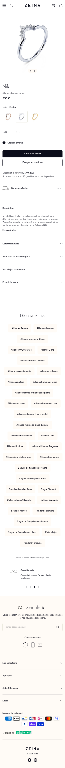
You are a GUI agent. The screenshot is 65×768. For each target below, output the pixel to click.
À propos (7, 675)
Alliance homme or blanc (32, 339)
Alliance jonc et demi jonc (18, 457)
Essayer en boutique (32, 162)
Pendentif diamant (45, 510)
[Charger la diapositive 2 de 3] (59, 188)
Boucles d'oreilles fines (20, 489)
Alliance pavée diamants (19, 371)
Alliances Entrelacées (21, 435)
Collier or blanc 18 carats (19, 500)
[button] (4, 5)
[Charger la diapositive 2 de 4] (30, 587)
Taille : (5, 131)
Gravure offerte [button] (15, 142)
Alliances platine (16, 382)
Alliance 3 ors (47, 435)
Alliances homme (45, 328)
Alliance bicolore (15, 446)
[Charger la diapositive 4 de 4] (38, 587)
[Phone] (32, 646)
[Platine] (22, 117)
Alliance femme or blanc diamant (32, 424)
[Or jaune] (35, 117)
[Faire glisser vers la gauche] (30, 71)
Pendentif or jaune (33, 543)
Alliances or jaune (16, 403)
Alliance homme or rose (45, 403)
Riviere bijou (51, 532)
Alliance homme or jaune (45, 382)
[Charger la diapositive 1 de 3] (57, 188)
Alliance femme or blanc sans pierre (32, 392)
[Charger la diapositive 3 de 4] (34, 587)
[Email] (40, 646)
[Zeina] (32, 6)
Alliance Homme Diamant (32, 360)
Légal (5, 700)
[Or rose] (8, 117)
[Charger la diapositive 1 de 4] (26, 587)
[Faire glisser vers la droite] (34, 71)
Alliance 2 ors (47, 349)
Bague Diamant (48, 489)
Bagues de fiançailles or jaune (32, 467)
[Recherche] (11, 5)
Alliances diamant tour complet (32, 414)
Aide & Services (10, 688)
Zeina (36, 754)
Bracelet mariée (19, 510)
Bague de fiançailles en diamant (32, 521)
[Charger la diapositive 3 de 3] (60, 188)
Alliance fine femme (49, 457)
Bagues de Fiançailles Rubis (32, 478)
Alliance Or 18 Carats (21, 349)
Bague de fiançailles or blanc (22, 532)
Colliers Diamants (49, 500)
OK (57, 627)
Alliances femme (20, 328)
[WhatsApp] (25, 646)
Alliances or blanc (49, 371)
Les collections (9, 663)
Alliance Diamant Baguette (45, 446)
